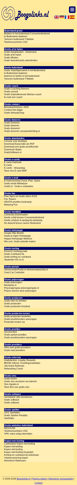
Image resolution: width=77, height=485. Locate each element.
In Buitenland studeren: (16, 36)
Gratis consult (11, 91)
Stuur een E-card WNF (15, 170)
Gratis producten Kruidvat (17, 306)
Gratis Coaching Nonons (16, 88)
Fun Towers (10, 199)
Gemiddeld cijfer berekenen (18, 397)
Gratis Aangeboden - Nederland (20, 52)
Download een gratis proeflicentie (21, 146)
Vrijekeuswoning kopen (16, 457)
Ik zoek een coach (13, 97)
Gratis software (11, 400)
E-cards (8, 165)
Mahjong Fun (11, 204)
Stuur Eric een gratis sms (16, 387)
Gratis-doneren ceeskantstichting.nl (22, 131)
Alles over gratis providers (17, 347)
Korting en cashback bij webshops (21, 455)
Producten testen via (14, 322)
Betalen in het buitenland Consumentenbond (27, 33)
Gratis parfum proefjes (15, 334)
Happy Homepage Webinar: (18, 238)
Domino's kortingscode (15, 251)
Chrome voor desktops (15, 141)
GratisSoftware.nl (12, 152)
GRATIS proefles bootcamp (18, 202)
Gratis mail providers (14, 350)
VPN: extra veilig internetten (18, 433)
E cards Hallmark (12, 162)
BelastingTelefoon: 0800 (16, 107)
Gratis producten (12, 303)
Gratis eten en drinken (15, 300)
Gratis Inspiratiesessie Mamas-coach (22, 94)
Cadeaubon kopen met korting (19, 443)
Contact (38, 483)
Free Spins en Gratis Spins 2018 (20, 196)
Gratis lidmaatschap (14, 112)
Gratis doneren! (12, 128)
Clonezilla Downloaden (16, 214)
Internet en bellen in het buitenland (21, 76)
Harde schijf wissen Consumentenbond (24, 217)
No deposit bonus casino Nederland (22, 223)
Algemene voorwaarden (61, 478)
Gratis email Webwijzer (15, 183)
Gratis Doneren (12, 122)
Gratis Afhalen (11, 57)
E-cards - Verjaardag (14, 168)
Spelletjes (9, 418)
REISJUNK (9, 428)
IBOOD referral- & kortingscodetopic (22, 363)
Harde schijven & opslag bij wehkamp (23, 220)
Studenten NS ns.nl (14, 259)
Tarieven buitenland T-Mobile (19, 39)
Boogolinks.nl (24, 478)
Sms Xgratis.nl (11, 384)
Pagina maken (39, 478)
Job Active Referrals (14, 366)
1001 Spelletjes (12, 412)
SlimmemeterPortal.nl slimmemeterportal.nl (26, 269)
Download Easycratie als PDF (19, 144)
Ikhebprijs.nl (10, 285)
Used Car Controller (14, 272)
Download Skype (12, 149)
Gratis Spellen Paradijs (15, 415)
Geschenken (10, 332)
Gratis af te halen (12, 54)
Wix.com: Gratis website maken (20, 241)
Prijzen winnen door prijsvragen (20, 290)
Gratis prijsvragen (13, 282)
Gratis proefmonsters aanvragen (20, 319)
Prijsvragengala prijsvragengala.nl (21, 288)
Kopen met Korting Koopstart (18, 452)
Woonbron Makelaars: (15, 460)
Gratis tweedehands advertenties (21, 60)
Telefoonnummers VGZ (15, 42)
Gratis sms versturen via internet (20, 381)
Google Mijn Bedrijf (14, 233)
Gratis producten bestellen (17, 316)
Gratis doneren (11, 125)
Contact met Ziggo (13, 110)
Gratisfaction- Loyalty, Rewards (20, 360)
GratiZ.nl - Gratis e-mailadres (18, 186)
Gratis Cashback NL (14, 254)
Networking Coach (13, 368)
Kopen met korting (13, 446)
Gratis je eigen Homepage (17, 236)
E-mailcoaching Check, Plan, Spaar (22, 180)
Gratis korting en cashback (17, 257)
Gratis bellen (10, 378)
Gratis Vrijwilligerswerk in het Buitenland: (25, 70)
